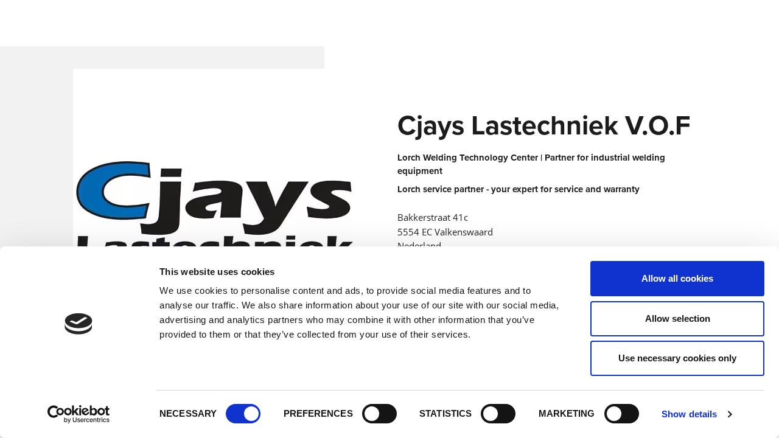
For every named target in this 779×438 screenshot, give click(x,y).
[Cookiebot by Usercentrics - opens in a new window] (79, 414)
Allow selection (677, 318)
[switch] (379, 413)
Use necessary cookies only (677, 358)
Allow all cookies (677, 278)
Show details (689, 414)
